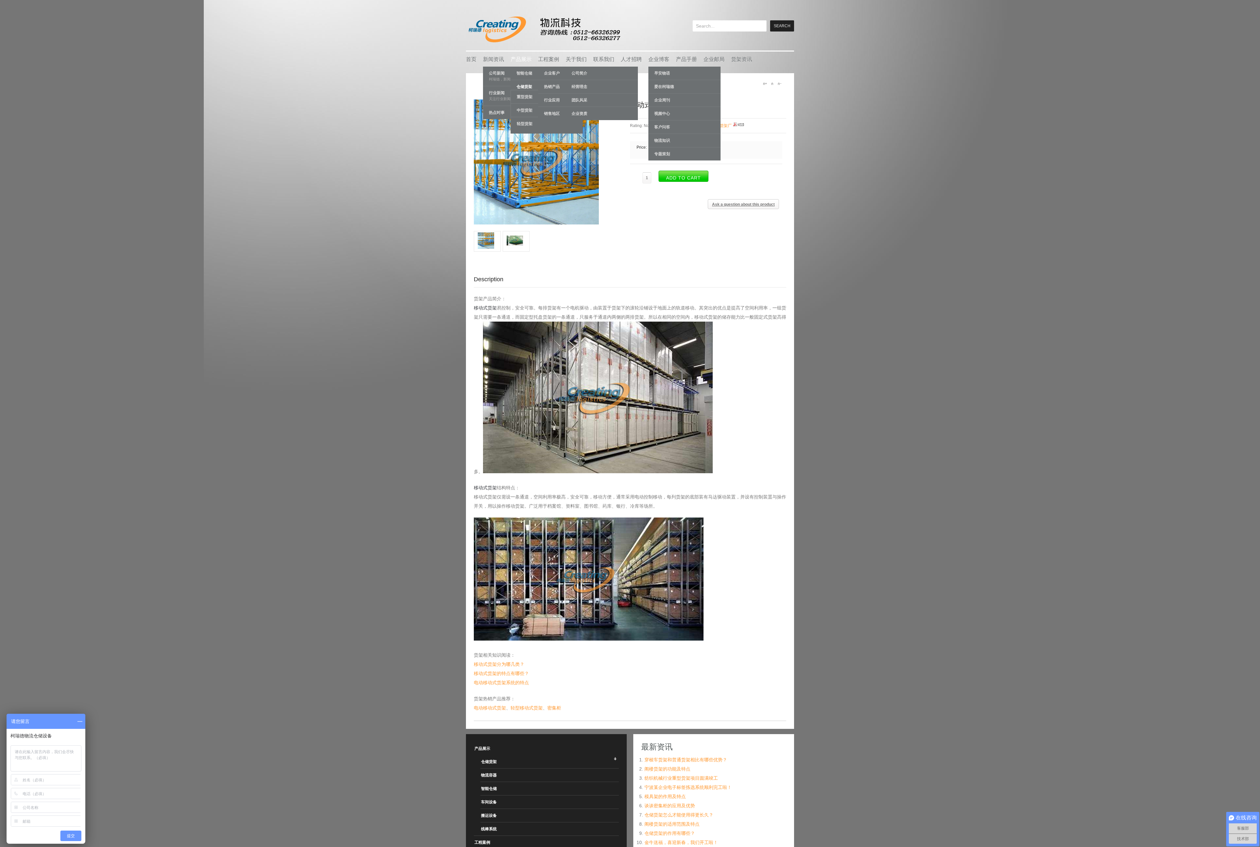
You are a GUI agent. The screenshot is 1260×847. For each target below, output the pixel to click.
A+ (764, 83)
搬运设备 (489, 815)
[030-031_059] (516, 247)
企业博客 (658, 59)
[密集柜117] (487, 247)
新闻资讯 (493, 59)
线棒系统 (489, 829)
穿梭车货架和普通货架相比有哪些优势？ (685, 759)
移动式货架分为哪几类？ (499, 664)
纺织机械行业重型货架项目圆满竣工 (681, 778)
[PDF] (735, 125)
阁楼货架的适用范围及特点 (672, 824)
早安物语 (662, 73)
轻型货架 (525, 123)
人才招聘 (631, 59)
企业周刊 (662, 100)
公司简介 (579, 73)
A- (779, 83)
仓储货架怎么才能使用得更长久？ (678, 814)
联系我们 (603, 59)
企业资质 (579, 113)
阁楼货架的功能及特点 (667, 769)
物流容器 (489, 775)
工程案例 (548, 59)
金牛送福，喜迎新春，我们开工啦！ (681, 842)
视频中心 (662, 113)
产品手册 (686, 59)
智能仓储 (489, 788)
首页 (471, 59)
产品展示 (521, 59)
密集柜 (554, 707)
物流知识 (662, 140)
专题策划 (662, 154)
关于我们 (576, 59)
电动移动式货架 (490, 707)
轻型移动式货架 (527, 707)
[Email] (741, 125)
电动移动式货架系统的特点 (501, 682)
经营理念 (579, 86)
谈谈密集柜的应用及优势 (669, 805)
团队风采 (579, 100)
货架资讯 (741, 59)
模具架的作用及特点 (665, 796)
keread (544, 29)
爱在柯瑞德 (664, 86)
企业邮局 (714, 59)
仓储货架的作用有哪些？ (669, 833)
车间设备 (489, 802)
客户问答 (662, 127)
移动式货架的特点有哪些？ (501, 673)
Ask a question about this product (743, 204)
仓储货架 (489, 761)
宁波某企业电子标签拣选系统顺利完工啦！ (688, 787)
